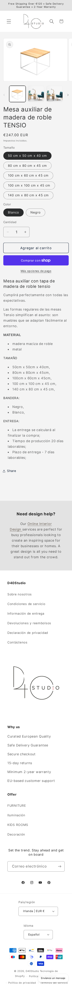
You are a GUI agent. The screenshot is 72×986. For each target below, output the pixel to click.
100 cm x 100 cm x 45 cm (29, 185)
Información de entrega (25, 613)
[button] (9, 21)
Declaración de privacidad (27, 633)
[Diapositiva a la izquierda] (4, 95)
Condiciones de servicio (26, 604)
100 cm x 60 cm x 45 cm (28, 175)
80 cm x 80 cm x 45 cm (27, 165)
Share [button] (11, 471)
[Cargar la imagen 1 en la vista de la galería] (17, 94)
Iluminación (16, 815)
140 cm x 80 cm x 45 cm (28, 195)
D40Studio (32, 971)
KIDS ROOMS (17, 825)
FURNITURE (16, 805)
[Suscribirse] (59, 866)
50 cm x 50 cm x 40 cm (27, 155)
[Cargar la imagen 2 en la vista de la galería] (36, 94)
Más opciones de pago (36, 270)
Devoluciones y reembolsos (29, 623)
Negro (35, 212)
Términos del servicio (54, 982)
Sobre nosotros (19, 594)
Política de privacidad (22, 982)
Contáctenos (17, 642)
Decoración (16, 834)
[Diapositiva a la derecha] (68, 95)
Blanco (13, 212)
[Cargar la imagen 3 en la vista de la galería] (54, 94)
